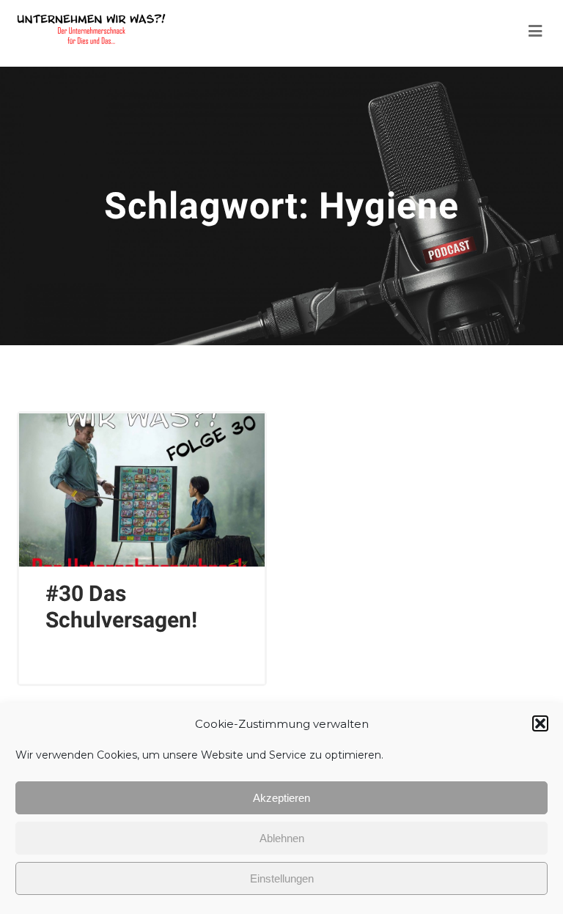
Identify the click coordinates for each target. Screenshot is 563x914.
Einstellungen (282, 878)
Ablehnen (282, 838)
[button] (540, 723)
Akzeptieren (281, 798)
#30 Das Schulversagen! (121, 607)
